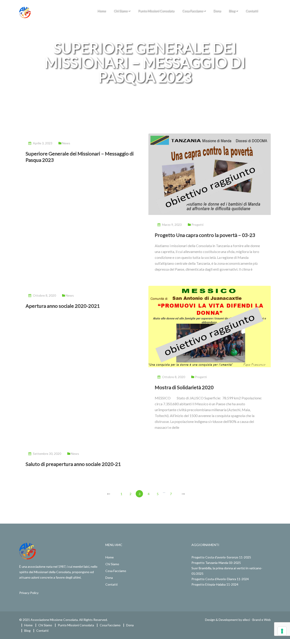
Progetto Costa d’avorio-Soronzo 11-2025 (221, 557)
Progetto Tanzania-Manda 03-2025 (216, 563)
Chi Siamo (121, 11)
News (66, 143)
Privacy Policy (29, 593)
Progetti (197, 225)
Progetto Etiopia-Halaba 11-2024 (214, 584)
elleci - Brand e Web (257, 620)
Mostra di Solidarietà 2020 (184, 387)
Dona (217, 11)
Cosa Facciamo (193, 11)
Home (101, 11)
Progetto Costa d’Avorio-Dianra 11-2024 (220, 579)
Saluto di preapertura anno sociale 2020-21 (73, 464)
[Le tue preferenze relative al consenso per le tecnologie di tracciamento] (282, 631)
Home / (129, 91)
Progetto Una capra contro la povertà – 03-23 (205, 235)
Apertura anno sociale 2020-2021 (63, 306)
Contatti (252, 11)
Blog (232, 11)
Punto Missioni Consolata (156, 11)
